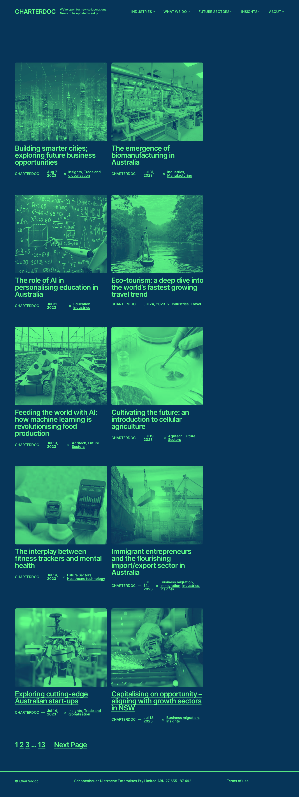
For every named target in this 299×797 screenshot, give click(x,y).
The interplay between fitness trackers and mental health (58, 558)
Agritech (79, 443)
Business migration (176, 582)
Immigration (170, 585)
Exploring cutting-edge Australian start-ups (51, 698)
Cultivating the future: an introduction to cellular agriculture (150, 419)
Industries (141, 11)
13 (41, 744)
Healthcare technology (86, 578)
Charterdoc (35, 11)
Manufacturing (179, 175)
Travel (196, 304)
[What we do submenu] (189, 11)
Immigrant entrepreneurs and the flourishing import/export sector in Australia (151, 562)
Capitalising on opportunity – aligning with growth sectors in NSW (156, 701)
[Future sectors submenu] (231, 11)
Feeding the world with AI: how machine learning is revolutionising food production (56, 423)
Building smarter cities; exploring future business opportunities (55, 155)
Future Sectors (79, 575)
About (275, 11)
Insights (249, 11)
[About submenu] (283, 11)
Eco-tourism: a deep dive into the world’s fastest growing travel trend (157, 287)
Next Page (70, 744)
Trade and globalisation (84, 174)
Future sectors (214, 11)
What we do (175, 11)
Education (81, 304)
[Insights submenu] (259, 11)
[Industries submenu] (154, 11)
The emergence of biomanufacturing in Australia (143, 155)
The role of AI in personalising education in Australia (56, 287)
